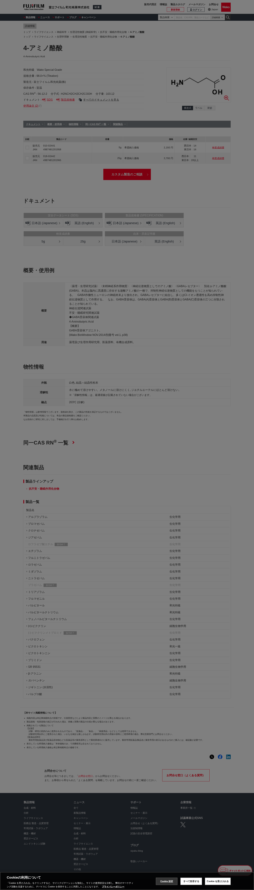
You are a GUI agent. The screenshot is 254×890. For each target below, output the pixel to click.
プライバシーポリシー (113, 886)
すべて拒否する (191, 881)
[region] (127, 881)
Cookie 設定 (166, 881)
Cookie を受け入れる (218, 881)
